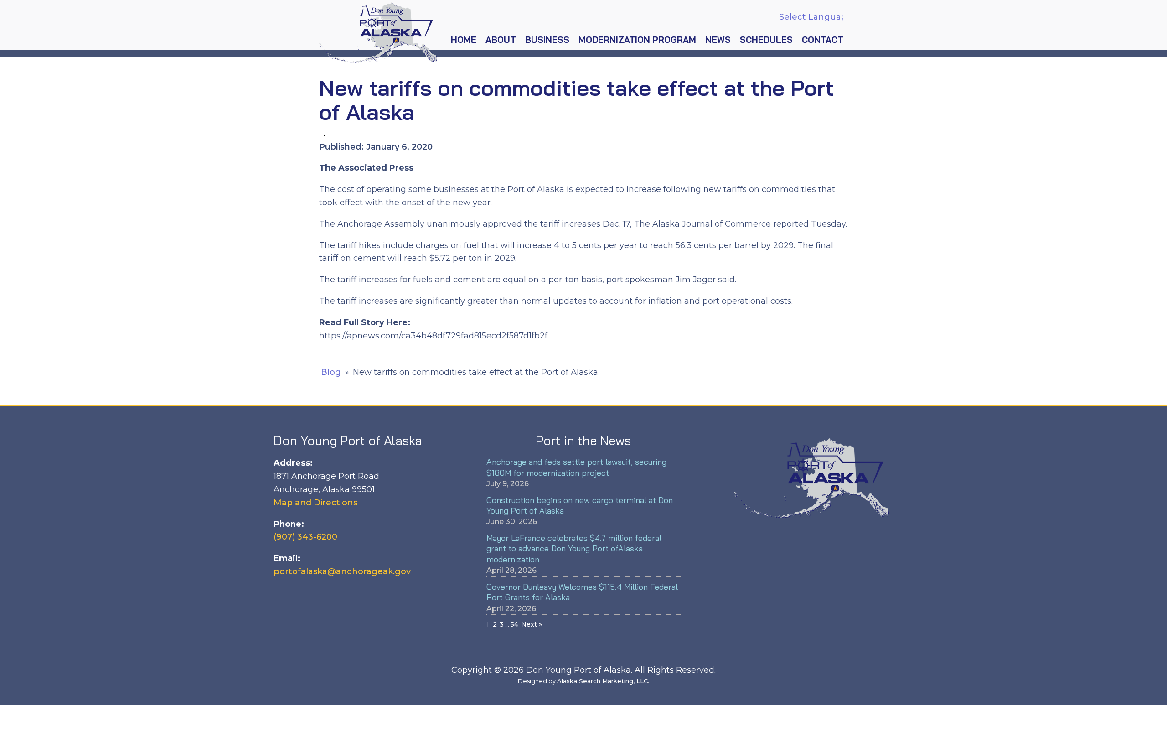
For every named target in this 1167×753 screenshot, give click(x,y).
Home (463, 39)
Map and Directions (315, 503)
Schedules (766, 39)
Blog (331, 372)
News (718, 39)
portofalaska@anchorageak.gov (342, 571)
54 (514, 624)
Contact (822, 39)
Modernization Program (637, 39)
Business (547, 39)
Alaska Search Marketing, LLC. (603, 681)
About (500, 39)
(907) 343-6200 (305, 537)
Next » (531, 624)
